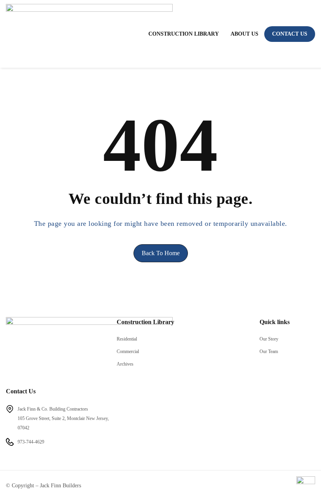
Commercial (128, 351)
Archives (125, 364)
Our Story (269, 339)
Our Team (269, 351)
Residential (127, 339)
